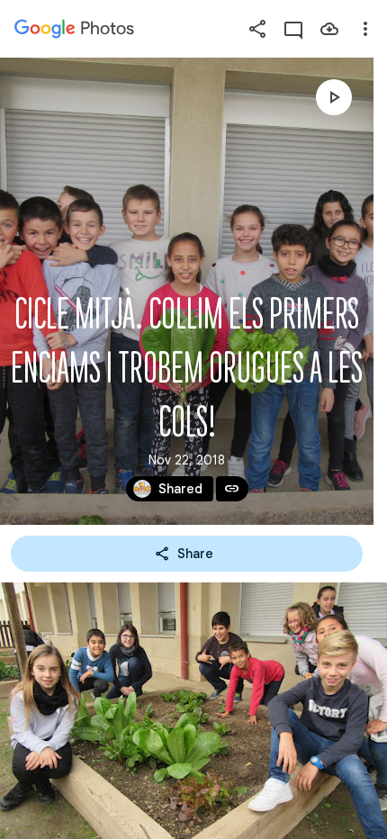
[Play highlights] (334, 97)
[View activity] (293, 29)
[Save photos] (329, 29)
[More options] (365, 29)
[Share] (257, 29)
